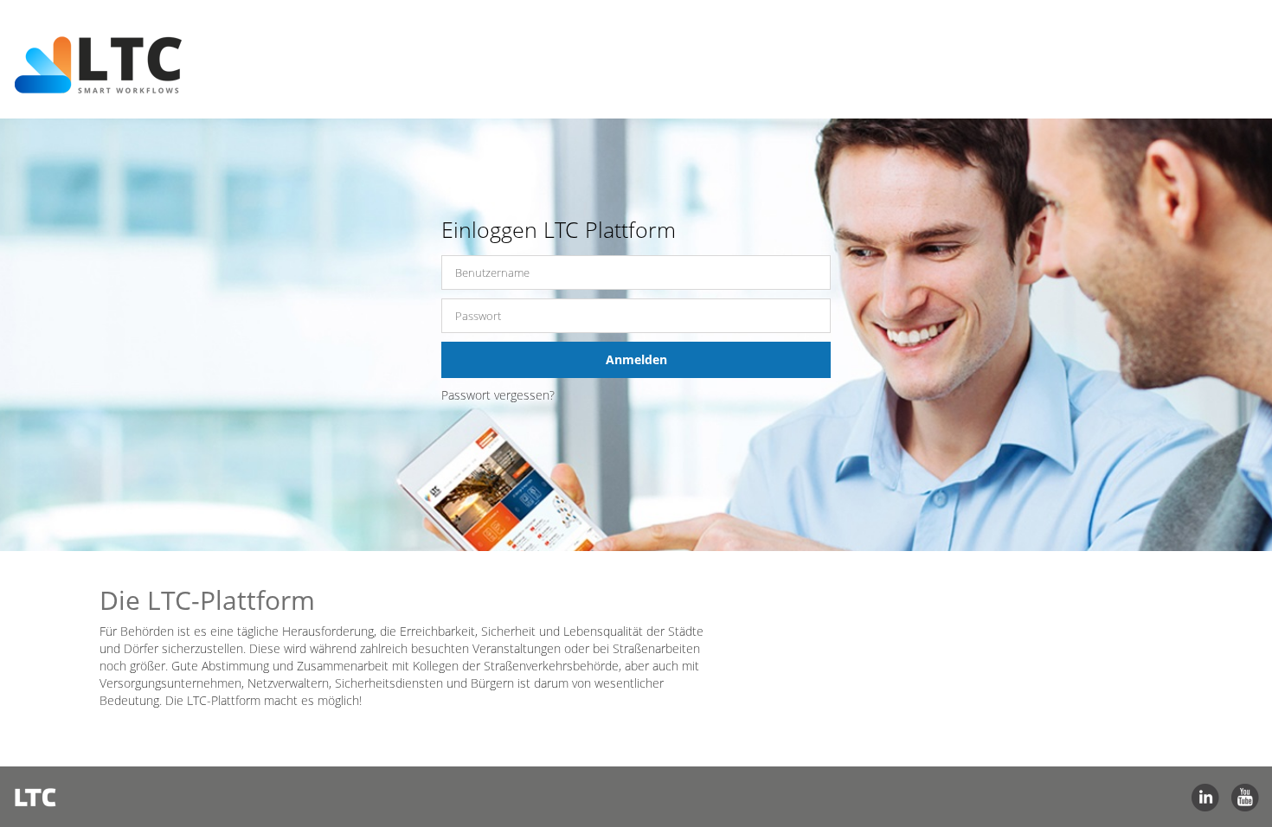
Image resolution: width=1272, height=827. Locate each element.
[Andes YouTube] (1245, 796)
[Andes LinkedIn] (1205, 796)
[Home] (108, 44)
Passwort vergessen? (498, 395)
